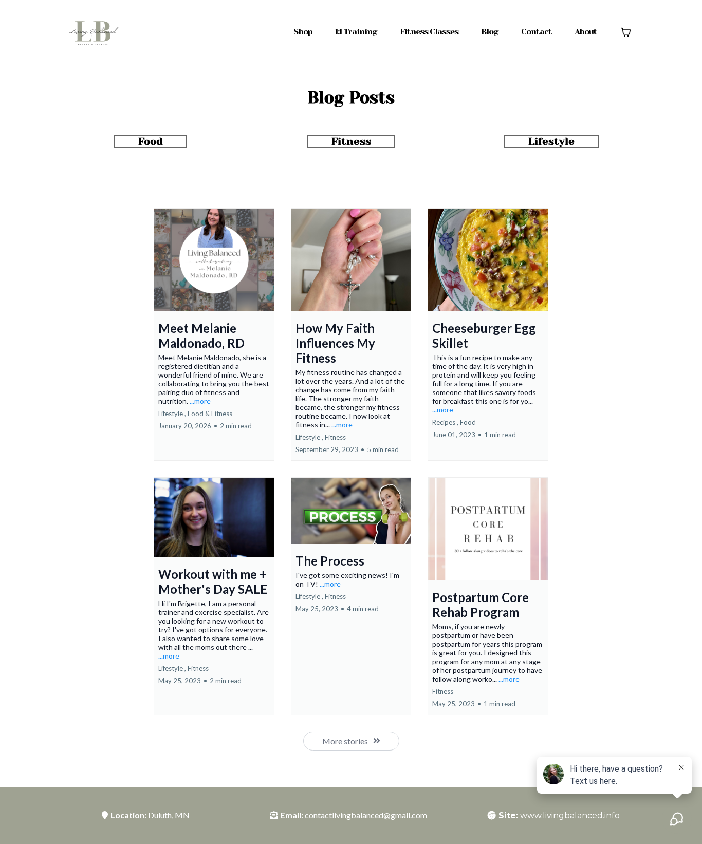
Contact (536, 31)
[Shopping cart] (626, 32)
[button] (214, 334)
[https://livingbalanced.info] (93, 31)
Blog (489, 31)
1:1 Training (356, 31)
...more (200, 401)
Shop (302, 31)
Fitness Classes (429, 31)
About (586, 31)
